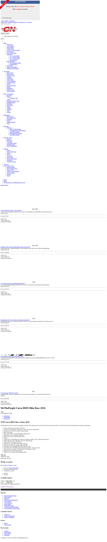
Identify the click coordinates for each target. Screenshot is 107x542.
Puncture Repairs (11, 122)
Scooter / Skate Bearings (13, 171)
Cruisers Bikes (10, 46)
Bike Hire (6, 498)
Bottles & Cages (11, 75)
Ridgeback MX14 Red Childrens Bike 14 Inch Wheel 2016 (15, 247)
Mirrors (9, 87)
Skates (8, 175)
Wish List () (7, 533)
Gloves (8, 150)
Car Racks (9, 142)
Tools (8, 123)
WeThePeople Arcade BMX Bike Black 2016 (12, 356)
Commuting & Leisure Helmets (18, 130)
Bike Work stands (11, 118)
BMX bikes (10, 44)
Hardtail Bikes (13, 64)
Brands (6, 523)
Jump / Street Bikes (11, 53)
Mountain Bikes (11, 61)
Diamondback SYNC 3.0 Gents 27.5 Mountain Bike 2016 (15, 320)
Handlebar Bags (11, 144)
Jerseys (8, 154)
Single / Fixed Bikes (12, 67)
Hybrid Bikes (10, 51)
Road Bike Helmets (15, 134)
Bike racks (9, 140)
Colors (2, 481)
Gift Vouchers (7, 524)
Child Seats (10, 78)
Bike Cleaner (10, 116)
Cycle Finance (7, 501)
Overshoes (9, 156)
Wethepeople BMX (13, 468)
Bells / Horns (10, 72)
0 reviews (3, 486)
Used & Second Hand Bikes (11, 507)
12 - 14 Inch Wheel (15, 56)
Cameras (9, 77)
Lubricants (9, 119)
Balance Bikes (13, 60)
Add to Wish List (5, 484)
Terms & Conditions (9, 517)
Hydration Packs (11, 82)
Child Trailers (10, 80)
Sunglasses (9, 160)
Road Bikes (10, 65)
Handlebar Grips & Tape (13, 101)
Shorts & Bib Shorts (12, 158)
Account (6, 531)
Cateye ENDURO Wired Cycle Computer (11, 210)
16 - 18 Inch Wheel (15, 57)
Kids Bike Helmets (14, 132)
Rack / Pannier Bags (12, 146)
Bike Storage (10, 74)
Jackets (8, 153)
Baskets (9, 139)
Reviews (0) (7, 418)
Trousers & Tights (11, 161)
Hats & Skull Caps (11, 151)
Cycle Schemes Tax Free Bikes (12, 508)
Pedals (8, 106)
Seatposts (9, 109)
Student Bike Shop (8, 505)
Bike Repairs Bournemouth (11, 500)
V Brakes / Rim (14, 98)
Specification (7, 417)
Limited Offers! (4, 185)
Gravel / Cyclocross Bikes (13, 50)
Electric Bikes (10, 47)
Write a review (10, 486)
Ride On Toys (10, 170)
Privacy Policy (7, 497)
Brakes (9, 96)
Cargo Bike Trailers (12, 143)
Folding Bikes (10, 48)
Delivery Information (9, 516)
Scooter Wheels (11, 173)
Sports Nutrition (11, 91)
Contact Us (7, 514)
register (10, 465)
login (5, 465)
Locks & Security (11, 85)
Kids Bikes (10, 54)
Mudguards (10, 88)
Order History (7, 532)
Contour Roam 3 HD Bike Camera (9, 393)
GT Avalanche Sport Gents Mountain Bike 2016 (13, 283)
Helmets (9, 127)
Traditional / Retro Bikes (13, 68)
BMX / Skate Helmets (15, 129)
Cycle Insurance (8, 502)
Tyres (8, 111)
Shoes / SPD (10, 157)
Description (6, 416)
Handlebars (10, 103)
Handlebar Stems (11, 102)
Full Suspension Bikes (15, 63)
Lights (8, 84)
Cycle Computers (11, 81)
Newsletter (6, 535)
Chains (8, 99)
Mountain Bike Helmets (16, 133)
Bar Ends (9, 95)
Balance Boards (11, 167)
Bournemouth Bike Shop (10, 495)
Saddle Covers (10, 89)
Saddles (9, 108)
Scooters (9, 174)
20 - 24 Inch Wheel (15, 58)
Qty (2, 482)
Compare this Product (14, 484)
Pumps (8, 120)
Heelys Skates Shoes (12, 168)
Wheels (9, 112)
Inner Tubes (10, 105)
